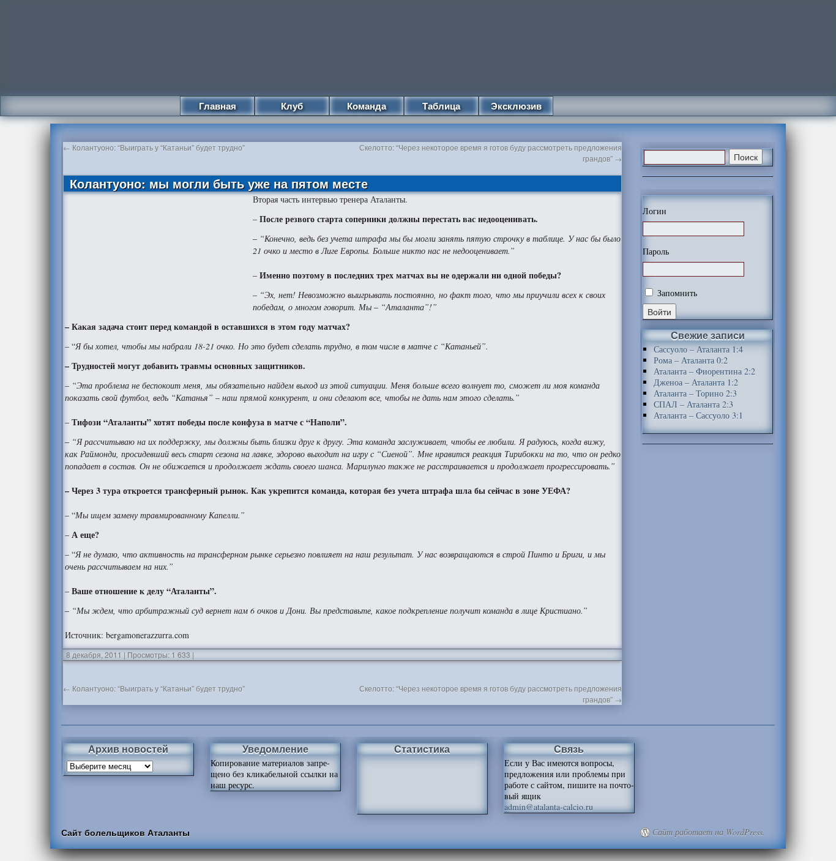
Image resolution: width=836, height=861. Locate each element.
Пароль (656, 251)
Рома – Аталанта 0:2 (691, 360)
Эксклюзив (516, 106)
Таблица (441, 106)
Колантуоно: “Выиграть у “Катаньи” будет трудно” (154, 147)
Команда (366, 106)
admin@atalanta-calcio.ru (548, 807)
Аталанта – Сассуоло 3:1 (698, 415)
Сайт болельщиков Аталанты (125, 832)
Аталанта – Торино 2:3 (695, 393)
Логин (654, 211)
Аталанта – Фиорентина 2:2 (704, 371)
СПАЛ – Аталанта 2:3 (693, 404)
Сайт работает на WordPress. (708, 832)
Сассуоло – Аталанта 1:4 (698, 349)
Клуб (292, 106)
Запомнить (676, 293)
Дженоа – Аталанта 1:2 (696, 382)
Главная (217, 106)
